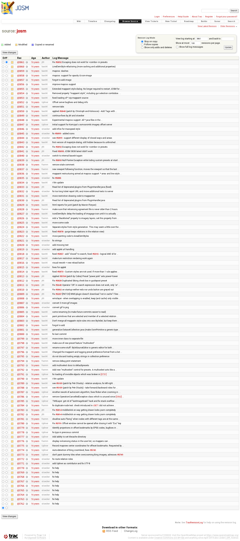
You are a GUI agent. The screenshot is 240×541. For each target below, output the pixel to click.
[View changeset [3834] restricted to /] (26, 182)
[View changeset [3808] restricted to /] (26, 298)
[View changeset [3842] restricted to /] (26, 147)
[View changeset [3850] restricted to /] (26, 111)
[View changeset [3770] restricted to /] (26, 468)
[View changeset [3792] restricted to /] (26, 369)
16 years (35, 62)
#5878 (60, 231)
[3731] (104, 374)
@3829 (20, 205)
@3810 (20, 289)
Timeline (92, 21)
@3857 (20, 80)
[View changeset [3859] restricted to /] (26, 71)
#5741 (93, 450)
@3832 (20, 191)
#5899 (58, 133)
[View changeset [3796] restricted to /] (26, 352)
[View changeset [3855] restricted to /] (26, 89)
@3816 (20, 262)
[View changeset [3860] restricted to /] (26, 66)
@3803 (20, 320)
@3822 (20, 236)
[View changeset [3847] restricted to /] (26, 124)
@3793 (20, 365)
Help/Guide (183, 16)
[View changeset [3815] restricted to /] (26, 267)
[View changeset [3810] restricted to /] (26, 289)
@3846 (20, 129)
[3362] (119, 396)
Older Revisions (227, 26)
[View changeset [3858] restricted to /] (26, 75)
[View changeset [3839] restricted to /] (26, 160)
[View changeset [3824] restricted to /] (26, 227)
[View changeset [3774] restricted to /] (26, 450)
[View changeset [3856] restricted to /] (26, 84)
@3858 (20, 75)
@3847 (20, 124)
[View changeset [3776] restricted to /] (26, 441)
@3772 (20, 459)
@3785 (20, 401)
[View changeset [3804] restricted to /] (26, 316)
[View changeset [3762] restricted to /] (26, 503)
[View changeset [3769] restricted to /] (26, 472)
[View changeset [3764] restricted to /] (26, 494)
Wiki (79, 21)
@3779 (20, 427)
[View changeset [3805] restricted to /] (26, 312)
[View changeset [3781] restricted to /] (26, 419)
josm (21, 31)
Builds (204, 21)
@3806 (20, 307)
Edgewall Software (37, 537)
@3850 (20, 111)
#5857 (60, 254)
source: (9, 31)
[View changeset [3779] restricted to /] (26, 427)
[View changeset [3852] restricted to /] (26, 102)
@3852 (20, 102)
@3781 (20, 419)
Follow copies (151, 44)
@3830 (20, 200)
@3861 (20, 62)
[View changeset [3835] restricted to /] (26, 178)
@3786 (20, 396)
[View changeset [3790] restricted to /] (26, 378)
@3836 (20, 173)
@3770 (20, 468)
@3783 (20, 410)
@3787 (20, 392)
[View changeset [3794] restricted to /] (26, 361)
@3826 (20, 218)
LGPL (228, 537)
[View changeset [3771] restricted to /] (26, 463)
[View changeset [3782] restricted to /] (26, 414)
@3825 (20, 222)
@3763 (20, 499)
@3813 (20, 276)
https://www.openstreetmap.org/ (222, 535)
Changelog (109, 21)
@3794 (20, 361)
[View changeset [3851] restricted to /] (26, 106)
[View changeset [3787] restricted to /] (26, 392)
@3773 (20, 454)
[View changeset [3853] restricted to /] (26, 97)
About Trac (197, 16)
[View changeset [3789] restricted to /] (26, 383)
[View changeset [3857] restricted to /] (26, 80)
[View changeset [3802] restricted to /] (26, 325)
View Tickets (151, 21)
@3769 (20, 472)
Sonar (217, 21)
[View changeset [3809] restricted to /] (26, 294)
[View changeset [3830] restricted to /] (26, 200)
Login (157, 16)
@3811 (20, 285)
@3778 (20, 432)
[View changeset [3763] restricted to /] (26, 499)
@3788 (20, 387)
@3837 (20, 169)
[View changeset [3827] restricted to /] (26, 213)
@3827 (20, 213)
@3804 (20, 316)
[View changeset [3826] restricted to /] (26, 218)
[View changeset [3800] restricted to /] (26, 334)
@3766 (20, 485)
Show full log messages (191, 47)
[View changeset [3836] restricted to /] (26, 173)
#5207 (59, 294)
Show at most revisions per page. (198, 43)
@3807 (20, 303)
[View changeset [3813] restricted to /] (26, 276)
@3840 (20, 155)
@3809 (20, 294)
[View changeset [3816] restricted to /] (26, 262)
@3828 (20, 209)
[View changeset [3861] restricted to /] (26, 62)
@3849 (20, 115)
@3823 (20, 231)
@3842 (20, 147)
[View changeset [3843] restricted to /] (26, 142)
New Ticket (171, 21)
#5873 (60, 271)
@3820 (20, 245)
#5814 (59, 410)
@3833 (20, 187)
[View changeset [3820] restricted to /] (26, 245)
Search (231, 21)
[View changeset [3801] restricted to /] (26, 329)
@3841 (20, 151)
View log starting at (185, 38)
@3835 (20, 178)
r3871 (96, 405)
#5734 (63, 276)
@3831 (20, 196)
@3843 (20, 142)
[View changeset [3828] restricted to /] (26, 209)
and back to (215, 38)
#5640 (59, 285)
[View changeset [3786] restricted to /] (26, 396)
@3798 (20, 343)
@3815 (20, 267)
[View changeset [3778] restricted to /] (26, 432)
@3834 (20, 182)
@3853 (20, 97)
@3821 (20, 240)
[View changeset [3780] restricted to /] (26, 423)
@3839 (20, 160)
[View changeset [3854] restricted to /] (26, 93)
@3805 (20, 312)
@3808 (20, 298)
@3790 (20, 378)
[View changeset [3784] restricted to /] (26, 405)
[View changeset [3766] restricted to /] (26, 485)
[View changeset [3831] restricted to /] (26, 196)
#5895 (61, 151)
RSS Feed (112, 531)
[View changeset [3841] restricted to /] (26, 151)
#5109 (59, 383)
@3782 (20, 414)
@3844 (20, 138)
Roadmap (189, 21)
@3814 (20, 271)
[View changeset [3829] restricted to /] (26, 205)
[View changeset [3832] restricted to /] (26, 191)
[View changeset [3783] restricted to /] (26, 410)
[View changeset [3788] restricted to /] (26, 387)
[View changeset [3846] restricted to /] (26, 129)
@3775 (20, 445)
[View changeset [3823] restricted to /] (26, 231)
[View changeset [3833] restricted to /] (26, 187)
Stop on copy (150, 41)
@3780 (20, 423)
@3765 (20, 490)
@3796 (20, 352)
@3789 (20, 383)
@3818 (20, 254)
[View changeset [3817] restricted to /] (26, 258)
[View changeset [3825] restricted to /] (26, 222)
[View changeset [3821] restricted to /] (26, 240)
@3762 (20, 503)
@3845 (20, 133)
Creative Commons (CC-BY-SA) (169, 537)
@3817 (20, 258)
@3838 (20, 164)
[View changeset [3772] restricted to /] (26, 459)
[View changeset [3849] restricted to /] (26, 115)
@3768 (20, 476)
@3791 (20, 374)
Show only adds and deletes (158, 47)
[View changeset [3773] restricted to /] (26, 454)
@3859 (20, 71)
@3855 (20, 89)
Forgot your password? (226, 16)
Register (209, 16)
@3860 (20, 66)
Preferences (169, 16)
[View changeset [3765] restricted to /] (26, 490)
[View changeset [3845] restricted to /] (26, 133)
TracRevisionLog (194, 522)
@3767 (20, 481)
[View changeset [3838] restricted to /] (26, 164)
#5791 (59, 423)
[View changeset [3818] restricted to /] (26, 254)
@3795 (20, 356)
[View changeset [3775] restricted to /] (26, 445)
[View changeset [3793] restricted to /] (26, 365)
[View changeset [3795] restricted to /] (26, 356)
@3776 (20, 441)
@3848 (20, 120)
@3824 (20, 227)
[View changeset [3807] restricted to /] (26, 303)
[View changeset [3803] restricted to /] (26, 320)
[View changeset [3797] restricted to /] (26, 347)
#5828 (59, 280)
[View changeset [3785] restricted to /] (26, 401)
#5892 (59, 62)
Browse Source (130, 21)
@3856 (20, 84)
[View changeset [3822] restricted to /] (26, 236)
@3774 (20, 450)
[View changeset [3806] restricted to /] (26, 307)
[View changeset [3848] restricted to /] (26, 120)
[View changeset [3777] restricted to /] (26, 436)
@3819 (20, 249)
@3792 (20, 369)
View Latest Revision (207, 26)
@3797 (20, 347)
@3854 (20, 93)
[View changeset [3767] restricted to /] (26, 481)
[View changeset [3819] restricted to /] (26, 249)
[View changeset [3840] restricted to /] (26, 155)
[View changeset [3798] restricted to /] (26, 343)
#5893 (59, 160)
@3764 (20, 494)
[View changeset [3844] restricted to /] (26, 138)
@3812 (20, 280)
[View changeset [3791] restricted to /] (26, 374)
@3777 (20, 436)
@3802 (20, 325)
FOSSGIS (166, 535)
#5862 (59, 289)
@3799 (20, 338)
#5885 (58, 178)
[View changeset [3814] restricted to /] (26, 271)
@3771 (20, 463)
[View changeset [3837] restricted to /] (26, 169)
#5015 (95, 254)
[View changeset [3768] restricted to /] (26, 476)
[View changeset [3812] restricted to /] (26, 280)
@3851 (20, 106)
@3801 (20, 329)
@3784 (20, 405)
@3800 (20, 334)
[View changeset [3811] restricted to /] (26, 285)
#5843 (63, 111)
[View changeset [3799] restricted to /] (26, 338)
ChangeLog (130, 531)
